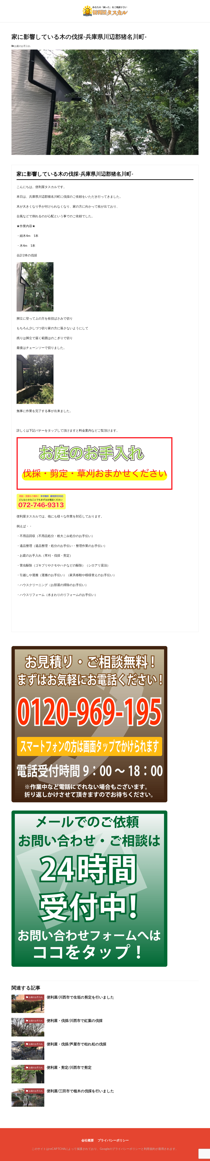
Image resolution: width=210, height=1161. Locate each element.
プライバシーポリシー (113, 1140)
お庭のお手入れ (22, 46)
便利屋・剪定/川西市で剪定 (69, 1067)
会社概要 (87, 1140)
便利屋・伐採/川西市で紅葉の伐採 (75, 1020)
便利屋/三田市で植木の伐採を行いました (80, 1091)
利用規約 (149, 1148)
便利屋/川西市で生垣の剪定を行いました (80, 997)
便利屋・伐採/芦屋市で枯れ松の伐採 (76, 1044)
